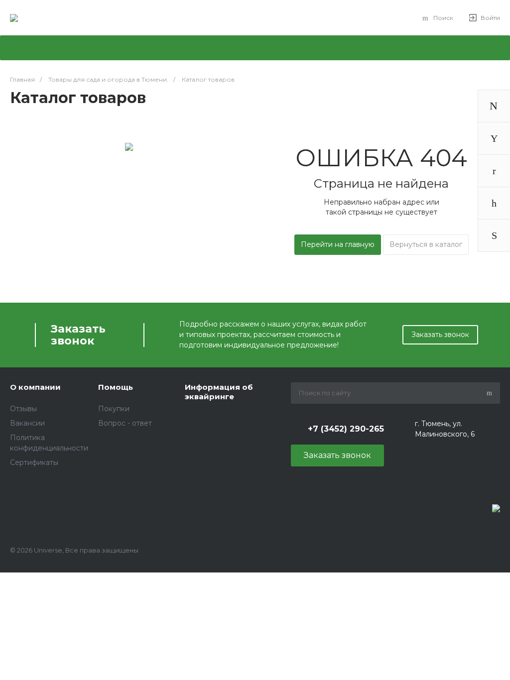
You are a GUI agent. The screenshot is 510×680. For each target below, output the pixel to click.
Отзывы (23, 408)
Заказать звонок (440, 334)
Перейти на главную (338, 244)
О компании (35, 387)
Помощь (115, 387)
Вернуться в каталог (425, 244)
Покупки (113, 408)
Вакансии (27, 423)
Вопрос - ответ (125, 423)
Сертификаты (34, 462)
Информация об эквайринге (219, 392)
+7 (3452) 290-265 (346, 429)
